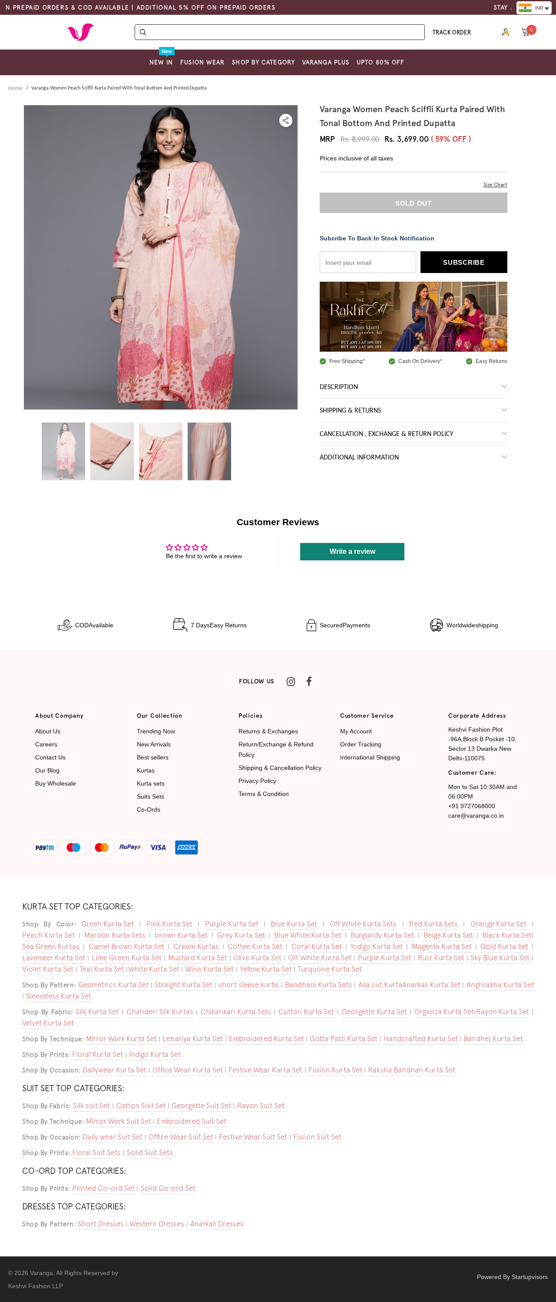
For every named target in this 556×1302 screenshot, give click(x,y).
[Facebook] (309, 681)
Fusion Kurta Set (335, 1070)
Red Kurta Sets (433, 923)
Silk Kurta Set (97, 1011)
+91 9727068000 (471, 806)
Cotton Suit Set (141, 1105)
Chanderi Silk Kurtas (159, 1011)
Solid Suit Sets (150, 1152)
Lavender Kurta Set (53, 957)
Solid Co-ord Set (168, 1188)
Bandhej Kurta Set (493, 1038)
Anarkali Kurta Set (431, 984)
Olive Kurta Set (257, 957)
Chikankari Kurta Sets (236, 1011)
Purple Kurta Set (231, 923)
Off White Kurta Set (319, 957)
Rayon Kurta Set (502, 1011)
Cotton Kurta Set (306, 1011)
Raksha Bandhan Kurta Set (411, 1070)
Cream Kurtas (196, 946)
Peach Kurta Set (48, 935)
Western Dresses (156, 1223)
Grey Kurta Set (241, 935)
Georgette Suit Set (201, 1105)
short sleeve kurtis (248, 984)
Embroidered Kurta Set (266, 1038)
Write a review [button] (352, 551)
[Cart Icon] (525, 32)
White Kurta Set (153, 969)
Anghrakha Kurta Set (500, 984)
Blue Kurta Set (294, 923)
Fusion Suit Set (317, 1136)
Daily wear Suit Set (112, 1136)
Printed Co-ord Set (103, 1188)
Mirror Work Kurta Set (121, 1038)
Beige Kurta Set (448, 935)
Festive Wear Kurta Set (265, 1070)
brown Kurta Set (181, 935)
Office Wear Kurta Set (187, 1070)
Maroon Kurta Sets (115, 935)
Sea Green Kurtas (50, 946)
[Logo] (80, 32)
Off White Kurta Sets (363, 923)
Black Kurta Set (507, 935)
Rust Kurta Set (441, 957)
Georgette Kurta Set (374, 1011)
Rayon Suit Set (261, 1105)
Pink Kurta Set (169, 923)
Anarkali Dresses (217, 1223)
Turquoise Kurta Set (330, 969)
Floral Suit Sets (96, 1152)
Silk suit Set (91, 1105)
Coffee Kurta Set (255, 946)
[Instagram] (290, 681)
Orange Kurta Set (498, 923)
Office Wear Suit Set (181, 1136)
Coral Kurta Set (316, 946)
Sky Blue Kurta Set (500, 957)
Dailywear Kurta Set (114, 1070)
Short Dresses (101, 1223)
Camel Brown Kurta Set (126, 946)
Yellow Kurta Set (266, 969)
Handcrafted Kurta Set (421, 1038)
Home (15, 88)
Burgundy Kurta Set (382, 935)
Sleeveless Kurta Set (58, 996)
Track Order (452, 32)
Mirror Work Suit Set (118, 1121)
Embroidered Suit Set (191, 1121)
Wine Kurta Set (209, 969)
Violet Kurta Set (47, 969)
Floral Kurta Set (97, 1054)
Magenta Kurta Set (442, 946)
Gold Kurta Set (504, 946)
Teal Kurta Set (101, 969)
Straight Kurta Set (183, 984)
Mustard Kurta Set (197, 957)
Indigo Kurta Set (377, 946)
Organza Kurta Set (444, 1011)
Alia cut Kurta (380, 984)
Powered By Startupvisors (512, 1276)
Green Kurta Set (107, 923)
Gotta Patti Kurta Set (343, 1038)
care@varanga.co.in (476, 815)
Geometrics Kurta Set (113, 984)
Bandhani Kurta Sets (318, 984)
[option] (161, 287)
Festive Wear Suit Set (253, 1136)
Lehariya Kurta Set (192, 1038)
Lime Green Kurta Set (127, 957)
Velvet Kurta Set (48, 1023)
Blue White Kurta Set (307, 935)
